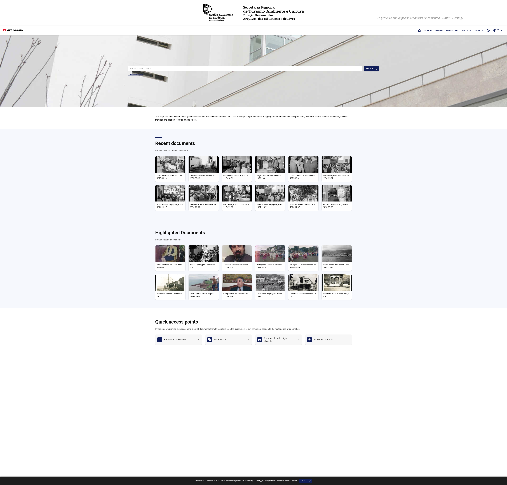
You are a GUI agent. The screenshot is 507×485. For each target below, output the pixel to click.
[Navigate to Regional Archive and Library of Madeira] (253, 13)
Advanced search (135, 75)
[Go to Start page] (419, 30)
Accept (303, 481)
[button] (479, 30)
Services (466, 30)
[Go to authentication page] (488, 30)
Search (428, 30)
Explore (439, 30)
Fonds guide (452, 30)
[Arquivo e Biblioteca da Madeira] (13, 30)
